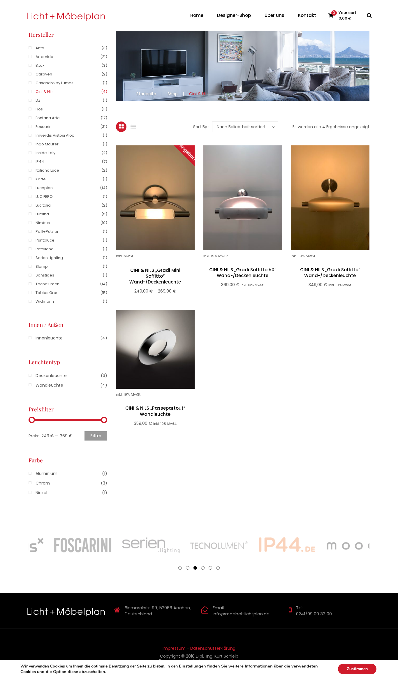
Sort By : (201, 127)
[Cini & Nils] (354, 545)
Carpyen (44, 74)
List (133, 126)
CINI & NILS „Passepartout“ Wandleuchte (155, 411)
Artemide (44, 56)
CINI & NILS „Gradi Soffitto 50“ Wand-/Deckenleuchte (242, 273)
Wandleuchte (49, 385)
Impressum (174, 648)
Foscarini (44, 126)
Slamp (42, 266)
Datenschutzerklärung (212, 648)
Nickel (41, 493)
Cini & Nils (45, 91)
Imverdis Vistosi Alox (55, 135)
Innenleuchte (49, 338)
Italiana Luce (47, 170)
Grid (121, 126)
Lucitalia (43, 205)
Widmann (45, 301)
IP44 (40, 161)
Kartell (41, 179)
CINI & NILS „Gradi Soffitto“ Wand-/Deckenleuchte (330, 273)
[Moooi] (286, 545)
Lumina (42, 214)
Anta (40, 48)
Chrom (43, 483)
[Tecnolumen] (150, 545)
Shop (173, 94)
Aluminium (46, 473)
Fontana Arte (48, 118)
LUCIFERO (44, 196)
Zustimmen (357, 669)
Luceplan (44, 188)
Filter (95, 436)
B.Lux (40, 65)
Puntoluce (45, 240)
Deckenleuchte (51, 375)
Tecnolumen (47, 284)
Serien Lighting (49, 257)
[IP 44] (218, 545)
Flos (39, 109)
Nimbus (43, 223)
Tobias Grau (47, 292)
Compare (162, 203)
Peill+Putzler (47, 231)
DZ (38, 100)
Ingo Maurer (47, 144)
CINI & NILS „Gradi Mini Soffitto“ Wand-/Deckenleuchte (155, 276)
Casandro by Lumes (54, 83)
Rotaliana (45, 249)
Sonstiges (45, 275)
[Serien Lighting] (81, 545)
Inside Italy (45, 153)
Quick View (148, 203)
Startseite (146, 94)
